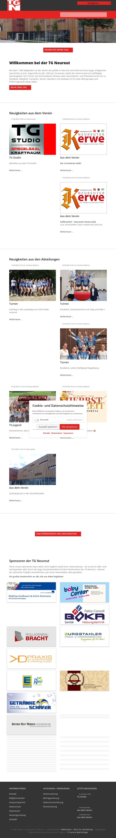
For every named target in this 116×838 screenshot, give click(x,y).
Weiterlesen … (16, 170)
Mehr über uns (19, 87)
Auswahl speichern (48, 426)
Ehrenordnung (50, 806)
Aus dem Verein (69, 157)
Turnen (13, 303)
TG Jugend (15, 425)
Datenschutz (15, 806)
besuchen (31, 596)
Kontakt (12, 793)
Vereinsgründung (17, 815)
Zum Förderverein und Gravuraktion (56, 533)
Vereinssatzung (50, 793)
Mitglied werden (17, 798)
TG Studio (15, 157)
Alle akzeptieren (69, 426)
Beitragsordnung (51, 798)
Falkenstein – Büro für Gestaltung (77, 829)
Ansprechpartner (17, 802)
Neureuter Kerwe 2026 (56, 49)
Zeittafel (13, 819)
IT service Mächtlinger (77, 832)
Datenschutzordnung (53, 802)
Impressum (14, 811)
